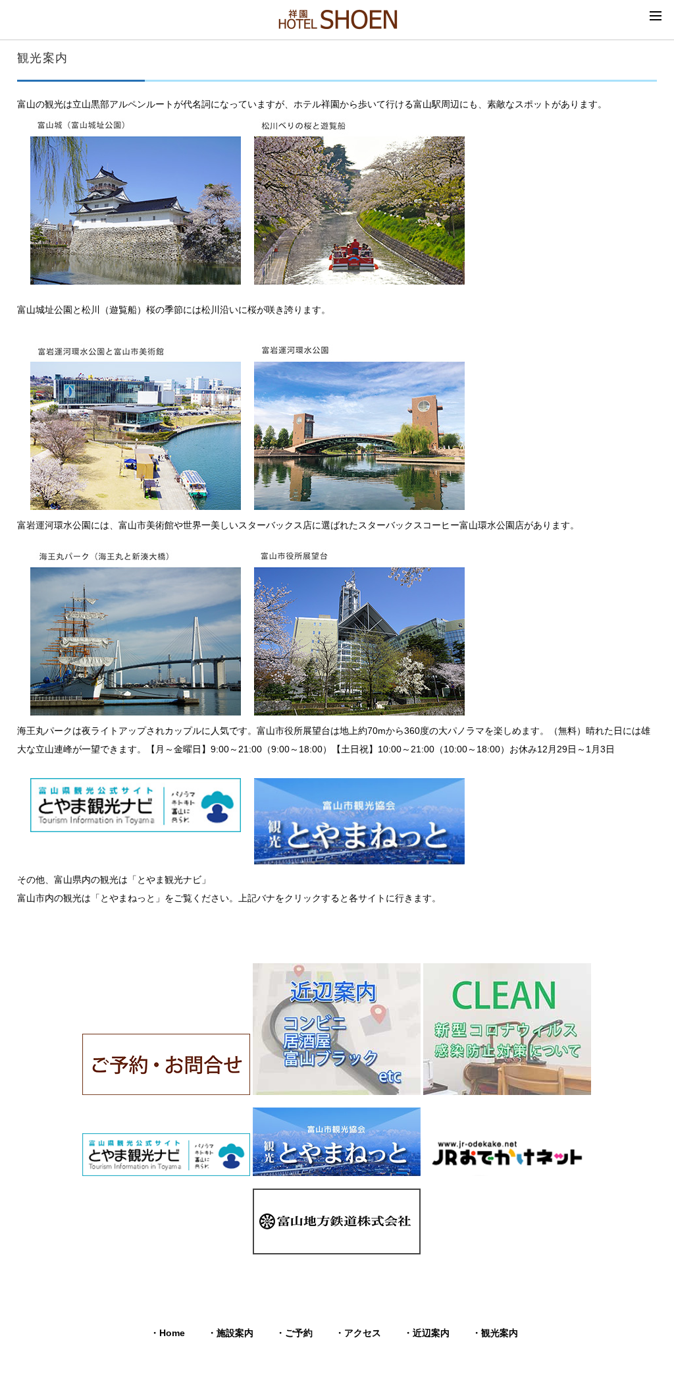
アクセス (362, 1333)
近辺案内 (431, 1333)
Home (172, 1333)
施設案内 (235, 1333)
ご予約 (299, 1333)
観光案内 (499, 1333)
